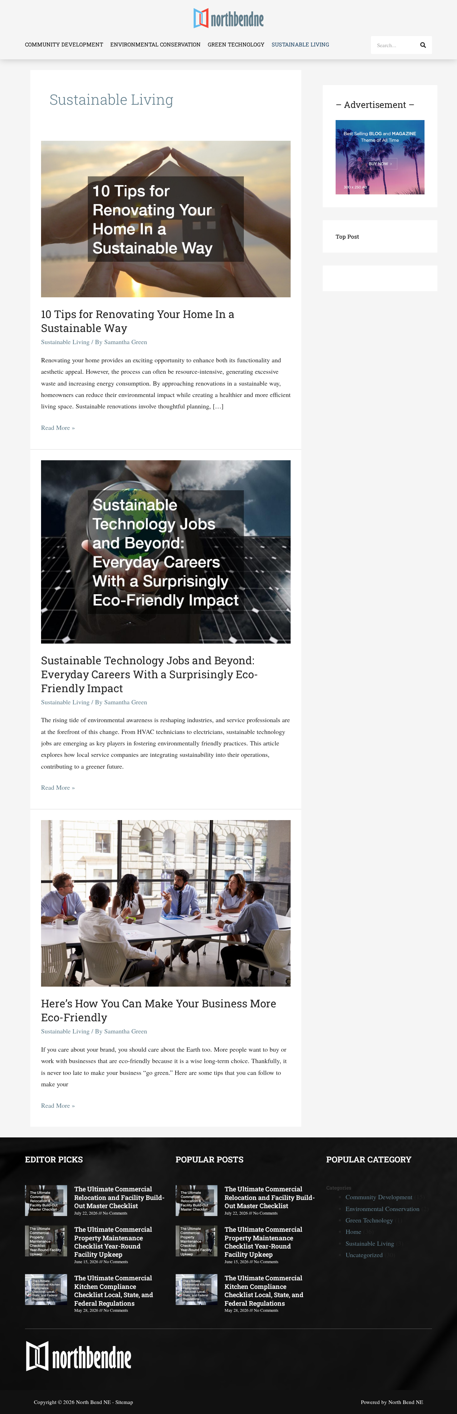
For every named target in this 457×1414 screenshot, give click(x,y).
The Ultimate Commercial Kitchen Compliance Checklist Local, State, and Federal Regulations (113, 1290)
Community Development (64, 44)
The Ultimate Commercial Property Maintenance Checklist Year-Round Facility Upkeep (113, 1242)
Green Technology (236, 44)
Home (353, 1231)
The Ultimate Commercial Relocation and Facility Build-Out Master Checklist (119, 1197)
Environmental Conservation (155, 44)
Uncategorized (364, 1254)
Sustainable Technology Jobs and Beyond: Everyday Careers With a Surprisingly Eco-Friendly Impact (149, 674)
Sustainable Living (300, 44)
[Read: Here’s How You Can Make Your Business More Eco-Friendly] (166, 902)
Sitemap (124, 1401)
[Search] (423, 45)
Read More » (58, 427)
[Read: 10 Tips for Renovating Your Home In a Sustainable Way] (166, 218)
